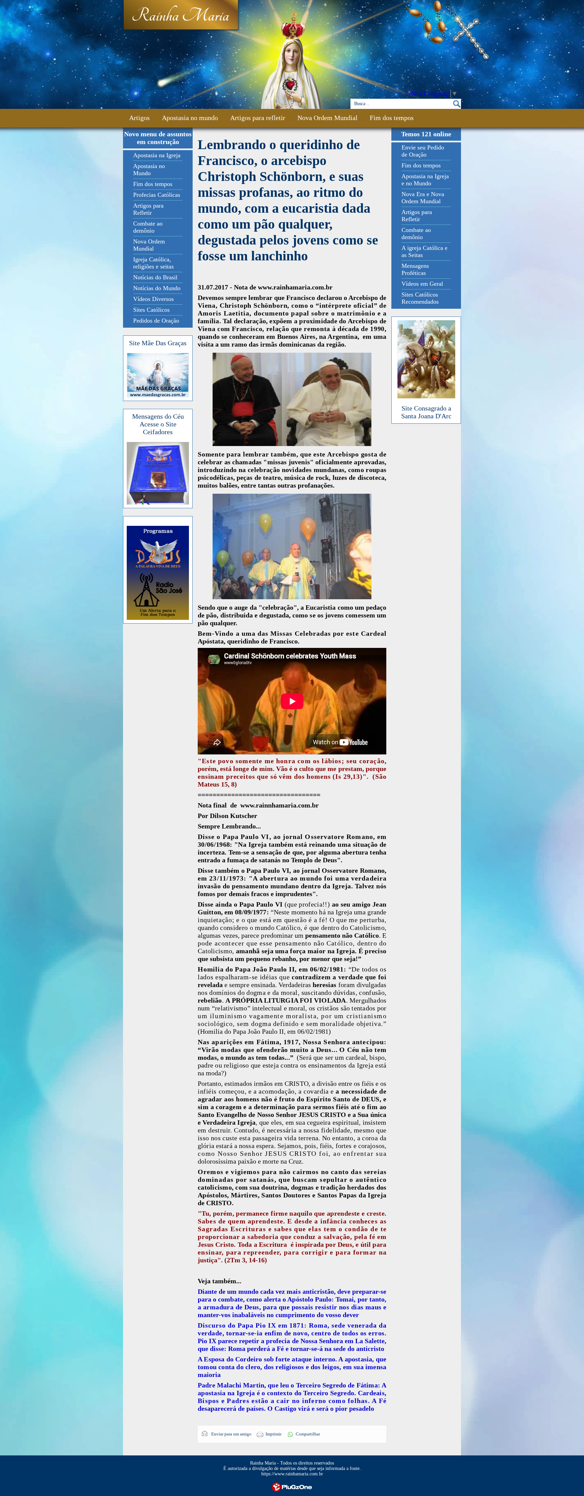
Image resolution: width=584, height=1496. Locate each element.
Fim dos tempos (392, 117)
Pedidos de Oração (156, 320)
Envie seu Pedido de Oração (423, 151)
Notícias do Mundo (156, 288)
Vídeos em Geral (422, 283)
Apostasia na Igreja (156, 155)
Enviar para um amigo (230, 1433)
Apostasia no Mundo (149, 170)
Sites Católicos (151, 309)
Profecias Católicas (156, 194)
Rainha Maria (180, 16)
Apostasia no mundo (190, 117)
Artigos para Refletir (148, 209)
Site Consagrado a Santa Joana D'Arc (426, 412)
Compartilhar (308, 1433)
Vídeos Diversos (153, 299)
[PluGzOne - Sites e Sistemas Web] (292, 1486)
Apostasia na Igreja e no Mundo (425, 180)
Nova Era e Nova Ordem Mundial (423, 198)
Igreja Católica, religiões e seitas (153, 263)
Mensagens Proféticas (415, 269)
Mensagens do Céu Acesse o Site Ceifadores (158, 424)
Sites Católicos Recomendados (420, 298)
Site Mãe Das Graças (158, 343)
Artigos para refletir (257, 117)
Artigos (139, 117)
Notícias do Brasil (155, 277)
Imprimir (274, 1433)
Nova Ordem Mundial (327, 117)
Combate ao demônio (148, 227)
